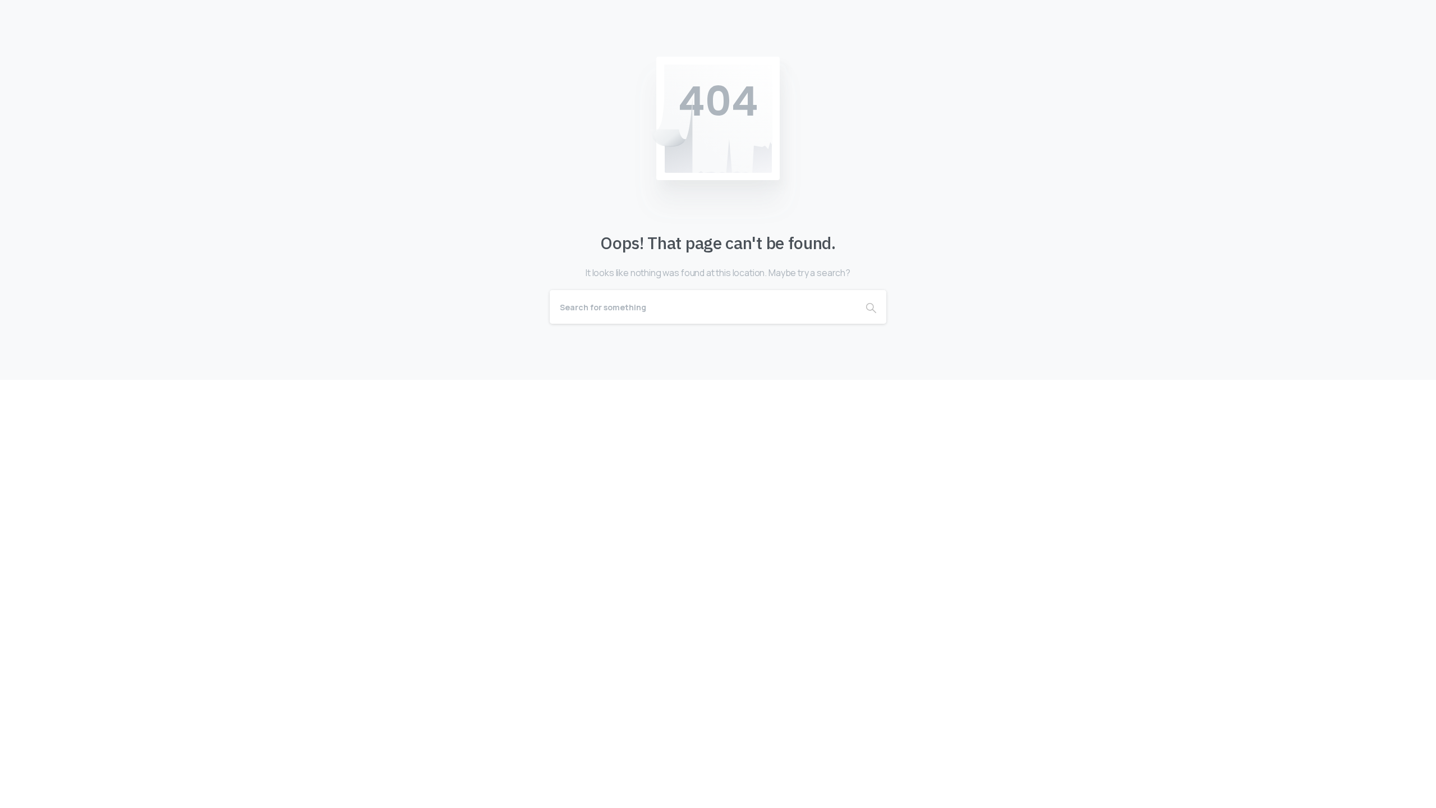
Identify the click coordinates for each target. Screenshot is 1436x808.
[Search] (871, 307)
